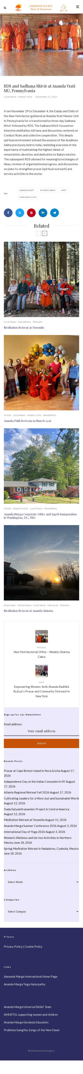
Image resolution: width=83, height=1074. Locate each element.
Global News (24, 605)
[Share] (8, 212)
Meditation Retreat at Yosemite (24, 327)
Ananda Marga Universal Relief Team (27, 1007)
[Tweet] (19, 212)
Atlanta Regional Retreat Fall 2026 (26, 792)
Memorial (52, 605)
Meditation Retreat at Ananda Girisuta (28, 610)
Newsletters (24, 321)
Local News (10, 96)
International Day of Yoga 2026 (24, 831)
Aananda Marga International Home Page (30, 976)
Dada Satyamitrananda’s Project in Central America (37, 809)
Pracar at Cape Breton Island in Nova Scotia (32, 770)
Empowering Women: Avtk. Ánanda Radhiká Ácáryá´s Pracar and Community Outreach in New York (41, 689)
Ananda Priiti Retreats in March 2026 (27, 421)
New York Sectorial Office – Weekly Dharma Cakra (42, 652)
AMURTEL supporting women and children (31, 1014)
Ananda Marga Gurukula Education (26, 1022)
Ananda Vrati (27, 190)
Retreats (37, 321)
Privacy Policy (13, 946)
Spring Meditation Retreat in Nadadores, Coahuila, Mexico (41, 848)
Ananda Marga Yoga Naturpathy (24, 984)
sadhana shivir (28, 197)
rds (64, 190)
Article (7, 415)
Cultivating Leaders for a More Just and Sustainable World (41, 798)
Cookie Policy (33, 946)
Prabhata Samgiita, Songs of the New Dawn (31, 1030)
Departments (20, 508)
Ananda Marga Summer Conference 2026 (30, 825)
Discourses (9, 605)
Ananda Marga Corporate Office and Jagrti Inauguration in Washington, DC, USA (40, 515)
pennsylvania (48, 190)
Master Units (25, 96)
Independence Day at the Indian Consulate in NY (34, 781)
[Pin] (31, 212)
